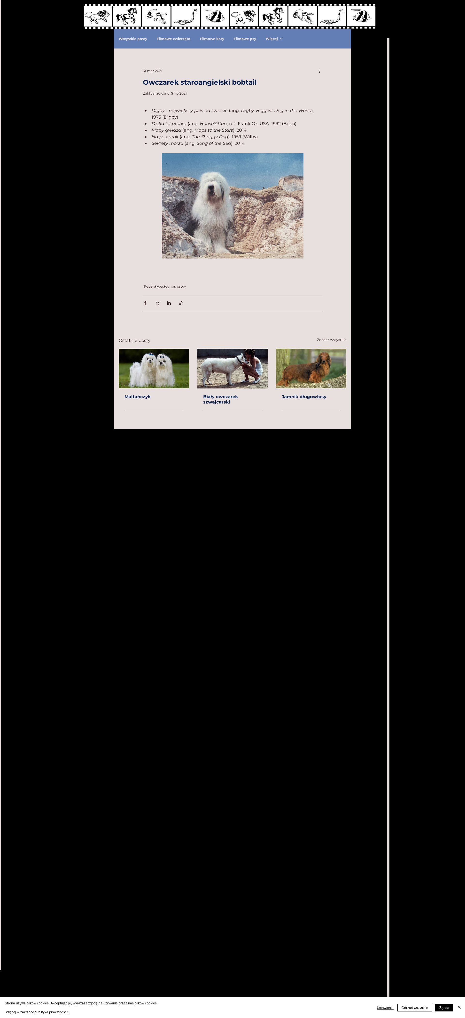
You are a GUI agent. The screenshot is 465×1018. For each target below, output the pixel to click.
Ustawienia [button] (385, 1007)
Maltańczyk (137, 396)
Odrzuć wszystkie (415, 1007)
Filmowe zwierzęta (173, 39)
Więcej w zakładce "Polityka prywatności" (37, 1012)
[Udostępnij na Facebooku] (145, 303)
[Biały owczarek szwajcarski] (232, 368)
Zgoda (444, 1007)
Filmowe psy (245, 39)
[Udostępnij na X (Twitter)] (157, 303)
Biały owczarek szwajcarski (220, 399)
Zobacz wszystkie (331, 340)
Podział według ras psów (165, 286)
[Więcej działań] (319, 71)
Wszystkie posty (133, 39)
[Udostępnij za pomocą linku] (180, 303)
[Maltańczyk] (154, 368)
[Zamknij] (459, 1007)
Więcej (272, 39)
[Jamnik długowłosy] (311, 368)
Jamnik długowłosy (304, 396)
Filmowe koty (212, 39)
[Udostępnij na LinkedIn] (169, 303)
